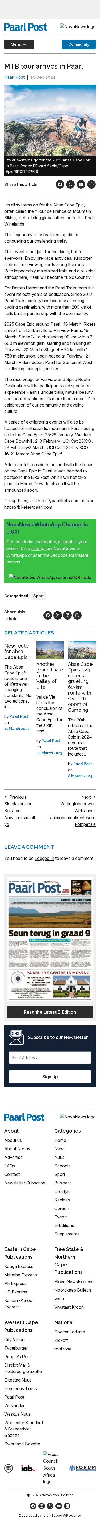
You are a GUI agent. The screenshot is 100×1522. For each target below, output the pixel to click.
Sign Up (50, 1076)
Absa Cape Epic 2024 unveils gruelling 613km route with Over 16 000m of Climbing (80, 687)
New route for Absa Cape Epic (16, 651)
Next (86, 797)
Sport (38, 596)
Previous (17, 797)
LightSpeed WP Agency (62, 1515)
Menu (12, 44)
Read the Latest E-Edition (50, 1012)
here (36, 548)
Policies (67, 1495)
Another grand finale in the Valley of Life (49, 675)
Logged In (44, 858)
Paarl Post (14, 77)
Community (78, 44)
